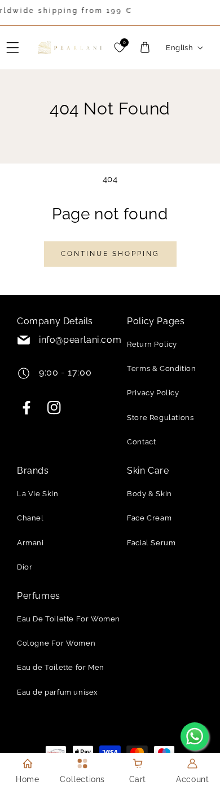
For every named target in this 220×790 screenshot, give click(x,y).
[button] (13, 47)
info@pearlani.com (80, 339)
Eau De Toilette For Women (68, 619)
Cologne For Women (56, 643)
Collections (82, 779)
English (179, 47)
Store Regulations (160, 417)
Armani (30, 543)
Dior (24, 567)
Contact (141, 442)
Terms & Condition (161, 368)
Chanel (30, 518)
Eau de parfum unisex (57, 692)
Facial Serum (151, 543)
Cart (137, 779)
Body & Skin (149, 493)
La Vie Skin (38, 493)
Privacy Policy (153, 393)
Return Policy (152, 344)
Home (27, 779)
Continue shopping (110, 254)
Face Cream (149, 518)
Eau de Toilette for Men (60, 667)
